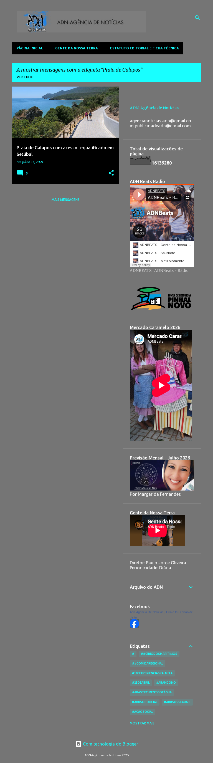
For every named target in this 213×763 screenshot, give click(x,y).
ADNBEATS (141, 270)
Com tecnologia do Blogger (110, 743)
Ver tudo (25, 77)
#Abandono (166, 682)
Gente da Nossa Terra (76, 48)
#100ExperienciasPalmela (152, 673)
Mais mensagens (66, 199)
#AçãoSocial (142, 711)
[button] (111, 173)
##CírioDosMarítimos (159, 653)
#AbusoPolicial (144, 702)
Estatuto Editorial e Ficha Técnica (144, 48)
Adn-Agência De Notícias (147, 612)
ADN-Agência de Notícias (154, 107)
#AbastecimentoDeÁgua (152, 692)
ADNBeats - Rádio (171, 270)
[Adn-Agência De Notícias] (134, 626)
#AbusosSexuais (177, 702)
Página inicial (30, 48)
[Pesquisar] (197, 17)
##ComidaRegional (147, 663)
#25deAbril (140, 682)
